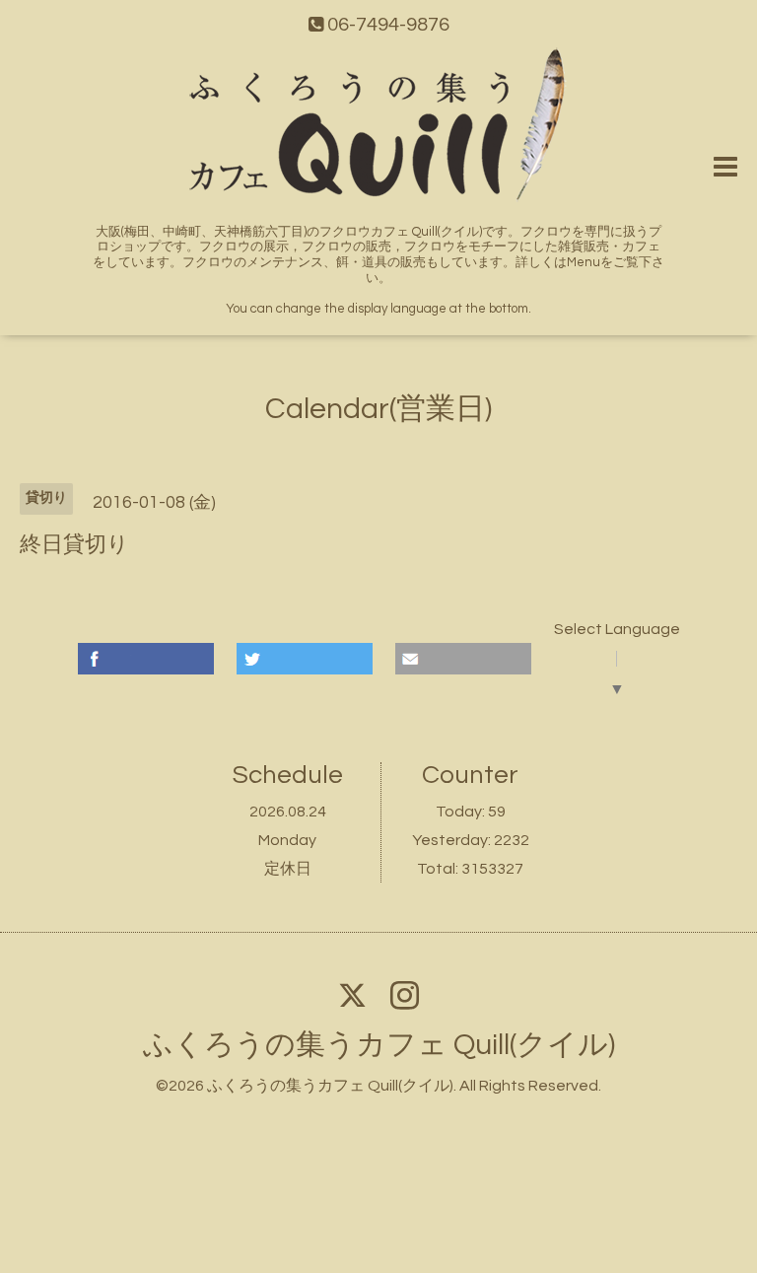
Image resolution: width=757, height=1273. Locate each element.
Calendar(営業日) (378, 408)
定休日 (287, 869)
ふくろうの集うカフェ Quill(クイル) (379, 1044)
